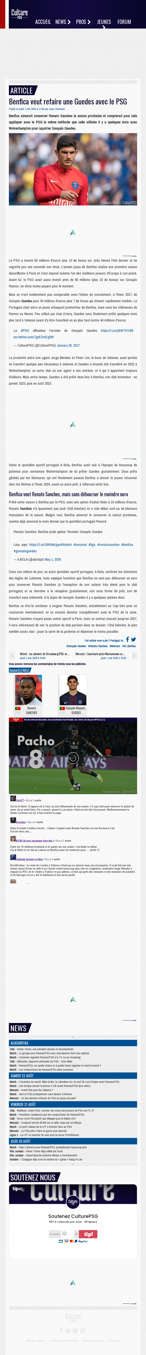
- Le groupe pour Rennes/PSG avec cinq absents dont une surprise (49, 1053)
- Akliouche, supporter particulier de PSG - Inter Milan (41, 1061)
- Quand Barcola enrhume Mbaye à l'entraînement (43, 1155)
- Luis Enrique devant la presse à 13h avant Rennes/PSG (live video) (50, 1086)
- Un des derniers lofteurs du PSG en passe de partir (43, 1098)
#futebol (66, 544)
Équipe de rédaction (92, 1341)
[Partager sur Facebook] (127, 640)
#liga (91, 544)
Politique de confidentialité (63, 1341)
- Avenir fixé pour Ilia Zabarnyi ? (31, 1090)
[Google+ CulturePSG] (75, 1330)
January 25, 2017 (68, 345)
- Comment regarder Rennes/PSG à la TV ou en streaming (45, 1057)
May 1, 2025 (53, 559)
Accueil (43, 21)
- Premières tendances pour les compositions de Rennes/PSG (47, 1115)
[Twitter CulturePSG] (67, 1330)
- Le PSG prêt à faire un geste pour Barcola (38, 1131)
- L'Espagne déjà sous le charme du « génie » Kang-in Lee (46, 1159)
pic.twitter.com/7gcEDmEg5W (34, 337)
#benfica (127, 544)
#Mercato (115, 646)
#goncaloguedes (25, 551)
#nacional (80, 544)
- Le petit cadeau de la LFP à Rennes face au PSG (41, 1127)
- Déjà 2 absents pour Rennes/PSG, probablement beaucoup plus (48, 1147)
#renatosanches (108, 544)
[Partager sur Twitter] (133, 640)
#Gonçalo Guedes (76, 646)
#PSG (25, 330)
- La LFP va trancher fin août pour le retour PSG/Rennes (44, 1135)
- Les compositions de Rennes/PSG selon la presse (41, 1070)
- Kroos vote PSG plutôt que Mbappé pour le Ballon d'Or (43, 1118)
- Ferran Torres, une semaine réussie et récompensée (41, 1049)
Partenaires (114, 1341)
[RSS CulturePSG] (82, 1330)
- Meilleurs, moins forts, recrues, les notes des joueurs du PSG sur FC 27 (52, 1110)
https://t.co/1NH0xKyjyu (44, 544)
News (61, 21)
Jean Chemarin (57, 109)
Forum (124, 21)
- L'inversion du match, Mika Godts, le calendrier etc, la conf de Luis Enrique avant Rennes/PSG (64, 1082)
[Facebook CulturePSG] (61, 1330)
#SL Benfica (129, 646)
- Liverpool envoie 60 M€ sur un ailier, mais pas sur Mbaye (45, 1123)
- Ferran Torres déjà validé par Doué (36, 1151)
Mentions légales (35, 1341)
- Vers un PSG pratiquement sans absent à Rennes (41, 1094)
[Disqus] (73, 838)
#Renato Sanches (98, 646)
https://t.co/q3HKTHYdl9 (117, 330)
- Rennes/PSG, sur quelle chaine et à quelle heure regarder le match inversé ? (55, 1065)
